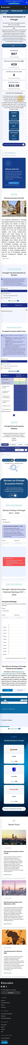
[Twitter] (6, 986)
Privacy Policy (4, 1040)
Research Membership (6, 1018)
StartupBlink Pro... (18, 285)
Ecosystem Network (5, 1002)
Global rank (18, 305)
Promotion (3, 1016)
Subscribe (10, 992)
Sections (5, 1042)
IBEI (22, 61)
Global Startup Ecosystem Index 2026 (15, 96)
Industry (4, 305)
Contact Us (3, 1007)
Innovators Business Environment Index (13, 38)
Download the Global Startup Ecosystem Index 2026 (13, 45)
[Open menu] (25, 7)
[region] (14, 467)
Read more (24, 285)
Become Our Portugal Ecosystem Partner (13, 144)
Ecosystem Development (6, 1013)
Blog (2, 1031)
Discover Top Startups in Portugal (13, 808)
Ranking (3, 608)
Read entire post (7, 874)
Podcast (3, 1029)
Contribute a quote (13, 182)
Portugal (3, 13)
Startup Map (4, 1024)
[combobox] (14, 291)
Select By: (4, 519)
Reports (2, 1027)
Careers (2, 1005)
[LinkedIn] (4, 986)
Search (1, 694)
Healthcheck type (4, 288)
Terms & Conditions (5, 1038)
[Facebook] (1, 986)
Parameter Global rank (20, 375)
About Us (3, 1000)
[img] (19, 82)
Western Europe (17, 11)
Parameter (5, 375)
